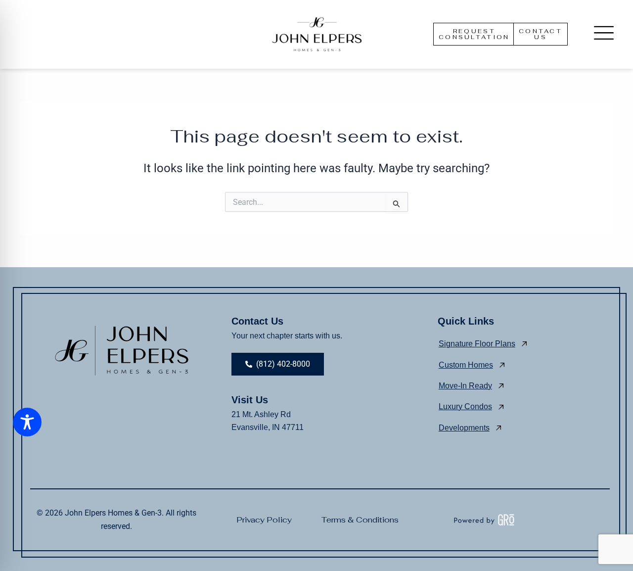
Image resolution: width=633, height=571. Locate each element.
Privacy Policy (264, 520)
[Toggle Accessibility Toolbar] (27, 422)
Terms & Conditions (360, 520)
